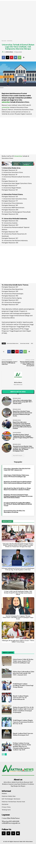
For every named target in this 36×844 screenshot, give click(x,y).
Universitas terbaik (24, 343)
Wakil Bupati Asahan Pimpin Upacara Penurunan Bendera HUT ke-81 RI (23, 721)
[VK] (15, 57)
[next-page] (6, 754)
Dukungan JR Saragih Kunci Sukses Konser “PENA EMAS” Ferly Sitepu (18, 641)
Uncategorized (17, 432)
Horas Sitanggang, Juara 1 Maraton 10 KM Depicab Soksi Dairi (9, 363)
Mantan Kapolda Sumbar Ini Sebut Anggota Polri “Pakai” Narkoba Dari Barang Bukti (27, 363)
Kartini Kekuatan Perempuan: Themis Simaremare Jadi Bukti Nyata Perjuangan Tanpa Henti (18, 617)
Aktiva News (9, 51)
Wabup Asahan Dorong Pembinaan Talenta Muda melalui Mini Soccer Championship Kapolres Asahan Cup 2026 (22, 746)
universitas (6, 102)
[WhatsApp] (19, 57)
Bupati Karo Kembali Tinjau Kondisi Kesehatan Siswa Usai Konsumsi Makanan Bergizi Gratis (22, 413)
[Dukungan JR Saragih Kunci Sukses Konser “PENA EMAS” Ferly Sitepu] (18, 630)
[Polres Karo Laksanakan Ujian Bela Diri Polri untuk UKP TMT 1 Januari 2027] (7, 401)
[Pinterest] (11, 57)
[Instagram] (8, 833)
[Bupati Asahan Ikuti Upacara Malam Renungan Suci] (7, 734)
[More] (24, 57)
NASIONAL (9, 40)
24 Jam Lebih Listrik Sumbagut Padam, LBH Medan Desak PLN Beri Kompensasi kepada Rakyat (18, 593)
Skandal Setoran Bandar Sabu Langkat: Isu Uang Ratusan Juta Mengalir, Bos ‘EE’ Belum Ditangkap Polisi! (23, 448)
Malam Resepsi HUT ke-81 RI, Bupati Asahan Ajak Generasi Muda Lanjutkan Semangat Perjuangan (23, 709)
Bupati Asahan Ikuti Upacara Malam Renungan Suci (23, 734)
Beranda (4, 40)
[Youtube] (18, 833)
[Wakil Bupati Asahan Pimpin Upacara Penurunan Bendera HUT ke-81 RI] (7, 722)
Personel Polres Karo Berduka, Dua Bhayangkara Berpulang (14, 511)
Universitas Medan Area (12, 343)
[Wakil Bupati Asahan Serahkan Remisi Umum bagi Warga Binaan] (7, 685)
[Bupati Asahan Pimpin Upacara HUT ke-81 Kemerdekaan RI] (7, 697)
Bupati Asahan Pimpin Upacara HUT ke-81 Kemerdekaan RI (20, 697)
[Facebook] (3, 57)
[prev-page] (3, 754)
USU (32, 343)
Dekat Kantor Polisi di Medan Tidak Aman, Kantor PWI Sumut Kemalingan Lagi (16, 475)
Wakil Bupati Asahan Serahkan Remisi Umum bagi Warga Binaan (23, 685)
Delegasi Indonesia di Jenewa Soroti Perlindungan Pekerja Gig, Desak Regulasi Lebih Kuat (18, 569)
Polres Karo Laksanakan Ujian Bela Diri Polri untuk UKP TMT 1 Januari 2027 (22, 402)
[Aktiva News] (3, 52)
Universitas (18, 156)
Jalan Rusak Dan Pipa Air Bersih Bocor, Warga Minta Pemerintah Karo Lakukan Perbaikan (17, 488)
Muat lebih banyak (17, 455)
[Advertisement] (18, 19)
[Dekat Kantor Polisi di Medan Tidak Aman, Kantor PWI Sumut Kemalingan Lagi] (7, 661)
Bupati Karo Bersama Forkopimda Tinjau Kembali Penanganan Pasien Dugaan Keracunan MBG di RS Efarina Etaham (22, 425)
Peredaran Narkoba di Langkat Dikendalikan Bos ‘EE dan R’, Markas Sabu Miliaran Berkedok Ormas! (18, 504)
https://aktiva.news (18, 384)
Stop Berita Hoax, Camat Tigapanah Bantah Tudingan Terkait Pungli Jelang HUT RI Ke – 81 (23, 437)
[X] (7, 57)
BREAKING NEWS (17, 398)
